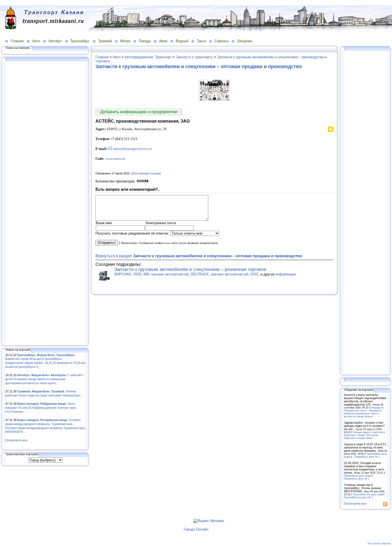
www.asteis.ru (115, 159)
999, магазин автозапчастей (166, 274)
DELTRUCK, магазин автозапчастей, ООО (224, 274)
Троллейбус (80, 41)
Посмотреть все (16, 440)
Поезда (145, 41)
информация (285, 274)
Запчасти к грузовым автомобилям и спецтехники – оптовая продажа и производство (198, 66)
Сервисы (221, 41)
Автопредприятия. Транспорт (148, 57)
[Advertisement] (45, 202)
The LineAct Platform (379, 543)
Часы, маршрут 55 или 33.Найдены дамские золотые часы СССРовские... (40, 407)
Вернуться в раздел (198, 256)
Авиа (163, 41)
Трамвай (105, 41)
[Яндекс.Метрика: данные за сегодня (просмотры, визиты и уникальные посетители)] (208, 521)
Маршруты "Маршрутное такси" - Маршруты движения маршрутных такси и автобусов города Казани (363, 412)
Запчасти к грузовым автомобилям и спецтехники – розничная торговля (190, 269)
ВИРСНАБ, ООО (127, 274)
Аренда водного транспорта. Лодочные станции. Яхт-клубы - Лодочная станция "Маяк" (365, 435)
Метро (125, 41)
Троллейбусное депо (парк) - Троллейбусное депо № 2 (365, 496)
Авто (36, 41)
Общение (244, 41)
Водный (182, 41)
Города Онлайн (196, 529)
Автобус (55, 41)
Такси (201, 41)
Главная (17, 41)
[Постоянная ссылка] (146, 173)
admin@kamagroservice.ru (132, 149)
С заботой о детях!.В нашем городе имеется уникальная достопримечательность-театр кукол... (44, 378)
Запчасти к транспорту (194, 57)
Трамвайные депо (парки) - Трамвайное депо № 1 (365, 455)
